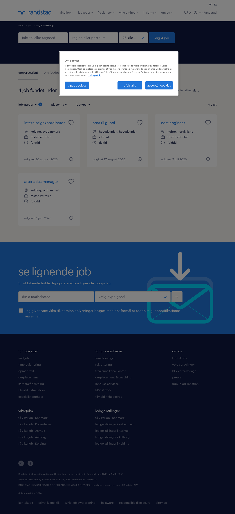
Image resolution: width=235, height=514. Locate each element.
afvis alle (130, 85)
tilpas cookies (77, 85)
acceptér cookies (159, 85)
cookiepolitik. (94, 75)
